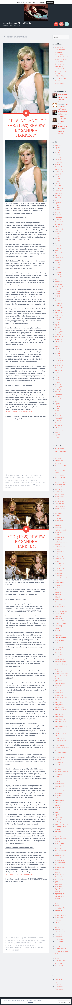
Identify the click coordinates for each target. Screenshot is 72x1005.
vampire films (58, 937)
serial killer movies (59, 860)
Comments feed (59, 986)
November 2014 (59, 425)
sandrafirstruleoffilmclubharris (17, 23)
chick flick (57, 549)
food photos (58, 654)
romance (57, 841)
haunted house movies (61, 697)
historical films (58, 702)
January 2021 (58, 305)
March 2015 (58, 415)
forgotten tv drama (60, 657)
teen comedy (58, 913)
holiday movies (59, 705)
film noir (57, 642)
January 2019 (58, 363)
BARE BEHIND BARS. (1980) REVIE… (62, 99)
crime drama (58, 585)
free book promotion (60, 661)
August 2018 (58, 375)
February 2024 (59, 217)
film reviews (58, 645)
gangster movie (59, 669)
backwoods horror (60, 504)
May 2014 (57, 437)
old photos (58, 805)
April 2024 (57, 212)
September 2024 (59, 200)
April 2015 (57, 413)
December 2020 (59, 308)
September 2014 (59, 430)
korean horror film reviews (62, 748)
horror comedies (59, 714)
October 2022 (58, 255)
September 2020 (59, 315)
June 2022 (57, 265)
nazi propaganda (59, 786)
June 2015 (57, 408)
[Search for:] (61, 37)
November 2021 (59, 281)
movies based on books (61, 771)
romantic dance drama (61, 846)
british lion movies (59, 537)
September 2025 (59, 171)
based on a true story (60, 506)
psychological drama (60, 822)
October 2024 (58, 198)
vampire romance (59, 941)
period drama (58, 807)
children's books (59, 551)
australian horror (59, 494)
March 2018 (58, 384)
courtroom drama (60, 580)
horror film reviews (60, 719)
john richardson (21, 480)
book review (58, 527)
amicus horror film (60, 484)
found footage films (60, 659)
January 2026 (58, 162)
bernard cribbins (30, 938)
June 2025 (57, 179)
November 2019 (59, 339)
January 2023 (58, 248)
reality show (58, 831)
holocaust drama (59, 707)
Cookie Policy (30, 1002)
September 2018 (59, 372)
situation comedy (59, 874)
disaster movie (59, 590)
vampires (57, 944)
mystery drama (59, 781)
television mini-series (60, 915)
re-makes (57, 829)
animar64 (60, 119)
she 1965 (16, 485)
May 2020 (57, 325)
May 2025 (57, 181)
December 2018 (59, 365)
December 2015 (59, 401)
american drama (59, 475)
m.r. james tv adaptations (61, 752)
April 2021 (57, 298)
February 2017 (59, 394)
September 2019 (59, 344)
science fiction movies (60, 858)
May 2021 (57, 296)
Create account (59, 979)
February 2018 (59, 387)
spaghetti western (59, 879)
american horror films (60, 477)
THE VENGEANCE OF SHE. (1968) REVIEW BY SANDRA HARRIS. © (26, 128)
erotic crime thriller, (60, 614)
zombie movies (59, 968)
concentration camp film (61, 578)
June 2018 (57, 380)
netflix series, (58, 795)
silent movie (58, 872)
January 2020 (58, 334)
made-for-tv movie (60, 755)
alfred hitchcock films (60, 465)
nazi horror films (59, 783)
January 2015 (58, 420)
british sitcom (58, 539)
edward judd (38, 475)
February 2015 (59, 418)
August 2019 (58, 346)
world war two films (60, 960)
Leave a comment (13, 950)
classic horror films (60, 568)
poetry (56, 812)
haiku (56, 688)
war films (57, 956)
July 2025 (57, 176)
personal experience (60, 810)
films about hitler (59, 647)
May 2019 (57, 353)
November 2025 (59, 167)
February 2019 (59, 360)
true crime (57, 922)
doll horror (58, 594)
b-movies (57, 499)
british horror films (60, 535)
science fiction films (60, 855)
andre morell (28, 475)
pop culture (58, 815)
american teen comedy (61, 482)
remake (57, 834)
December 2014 (59, 423)
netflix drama (58, 793)
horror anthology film (60, 712)
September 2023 (59, 229)
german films (58, 671)
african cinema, (59, 460)
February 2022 (59, 274)
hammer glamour (21, 943)
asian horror (58, 492)
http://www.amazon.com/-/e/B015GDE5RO (19, 412)
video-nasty (58, 946)
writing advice (58, 963)
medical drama (59, 762)
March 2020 (58, 329)
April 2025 (57, 183)
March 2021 (58, 301)
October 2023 (58, 226)
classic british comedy (60, 563)
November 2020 (59, 310)
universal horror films (60, 932)
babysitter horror (59, 501)
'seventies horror (59, 449)
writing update (59, 965)
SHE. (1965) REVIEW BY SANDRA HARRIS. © (26, 541)
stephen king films (59, 894)
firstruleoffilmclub (62, 95)
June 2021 (57, 293)
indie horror (58, 728)
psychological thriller (60, 827)
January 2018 (58, 389)
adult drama (58, 458)
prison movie (58, 817)
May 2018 (57, 382)
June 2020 (57, 322)
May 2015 (57, 411)
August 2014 (58, 432)
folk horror (58, 652)
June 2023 (57, 236)
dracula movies (59, 602)
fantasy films (58, 635)
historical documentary (61, 700)
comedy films (58, 573)
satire (56, 853)
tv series (57, 927)
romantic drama (59, 848)
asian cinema (58, 489)
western (57, 958)
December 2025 (59, 164)
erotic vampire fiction (60, 623)
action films (58, 456)
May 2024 (57, 210)
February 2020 (59, 332)
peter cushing (19, 945)
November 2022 (59, 253)
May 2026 (57, 152)
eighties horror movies (61, 611)
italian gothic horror (60, 738)
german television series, (61, 673)
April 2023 (57, 241)
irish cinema (58, 736)
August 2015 (58, 403)
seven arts (9, 485)
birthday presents (59, 520)
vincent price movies (60, 949)
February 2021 (59, 303)
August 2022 (58, 260)
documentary (58, 592)
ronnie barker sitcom (60, 850)
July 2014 (57, 435)
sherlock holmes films (60, 865)
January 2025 (58, 191)
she (31, 947)
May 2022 (57, 267)
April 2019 (57, 356)
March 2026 (58, 157)
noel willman (32, 480)
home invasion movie (60, 709)
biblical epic (58, 516)
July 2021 (57, 291)
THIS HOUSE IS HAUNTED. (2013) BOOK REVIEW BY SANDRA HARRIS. (61, 59)
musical (57, 776)
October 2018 (58, 370)
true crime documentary (61, 925)
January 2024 (58, 219)
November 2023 (59, 224)
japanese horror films (60, 740)
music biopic (58, 774)
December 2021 (59, 279)
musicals (57, 779)
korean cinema (59, 743)
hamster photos (59, 695)
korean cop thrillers (60, 745)
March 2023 (58, 243)
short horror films (59, 867)
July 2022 (57, 262)
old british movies (59, 800)
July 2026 (57, 148)
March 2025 (58, 186)
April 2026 (57, 155)
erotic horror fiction (60, 621)
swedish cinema (59, 910)
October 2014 (58, 427)
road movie (58, 836)
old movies (58, 803)
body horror (58, 525)
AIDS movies (58, 463)
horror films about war (61, 721)
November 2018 (59, 368)
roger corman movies (60, 838)
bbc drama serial (59, 513)
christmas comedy (60, 554)
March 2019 (58, 358)
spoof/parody (58, 884)
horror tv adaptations (60, 726)
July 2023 (57, 234)
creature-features (59, 582)
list (55, 750)
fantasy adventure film (13, 478)
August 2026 (58, 145)
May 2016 (57, 396)
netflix (56, 788)
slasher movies (59, 877)
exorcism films (58, 630)
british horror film (59, 532)
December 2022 (59, 250)
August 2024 (58, 203)
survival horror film (60, 908)
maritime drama (59, 760)
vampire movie (59, 939)
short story (58, 870)
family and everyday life (61, 633)
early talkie (58, 604)
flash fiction (58, 649)
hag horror (58, 685)
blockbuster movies (60, 523)
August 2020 (58, 317)
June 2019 (57, 351)
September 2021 (59, 286)
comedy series (58, 575)
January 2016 (58, 399)
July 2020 (57, 320)
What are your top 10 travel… (62, 121)
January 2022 (58, 277)
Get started (50, 2)
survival (57, 905)
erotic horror (58, 618)
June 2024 (57, 207)
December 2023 (59, 222)
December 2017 (59, 392)
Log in (56, 982)
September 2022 (59, 258)
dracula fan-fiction (60, 599)
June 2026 (57, 150)
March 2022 (58, 272)
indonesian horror (60, 731)
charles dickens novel (60, 547)
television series (59, 917)
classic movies (58, 571)
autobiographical (59, 496)
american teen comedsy (61, 480)
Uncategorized (59, 929)
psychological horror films (62, 824)
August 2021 (58, 289)
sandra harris (16, 482)
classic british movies (60, 566)
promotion (58, 819)
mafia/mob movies (60, 757)
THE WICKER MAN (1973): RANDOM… (62, 131)
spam (56, 882)
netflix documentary (60, 791)
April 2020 (57, 327)
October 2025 (58, 169)
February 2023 (59, 246)
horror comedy (59, 716)
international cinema (60, 733)
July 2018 (57, 377)
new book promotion (60, 798)
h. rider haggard (27, 478)
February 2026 (59, 159)
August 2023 (58, 231)
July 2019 (57, 348)
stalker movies (58, 886)
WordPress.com (59, 989)
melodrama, (58, 764)
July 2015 (57, 406)
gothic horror (58, 681)
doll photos (58, 597)
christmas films (59, 556)
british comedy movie (60, 530)
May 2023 (57, 238)
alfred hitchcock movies (61, 468)
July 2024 (57, 205)
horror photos (59, 724)
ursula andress (25, 485)
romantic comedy (59, 843)
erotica (57, 628)
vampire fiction (59, 934)
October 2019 (58, 341)
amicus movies (59, 487)
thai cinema (58, 920)
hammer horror (32, 943)
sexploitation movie (60, 862)
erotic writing (58, 626)
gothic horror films (60, 683)
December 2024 (59, 193)
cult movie (57, 587)
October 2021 (58, 284)
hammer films (58, 690)
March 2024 (58, 214)
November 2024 (59, 195)
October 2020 (58, 313)
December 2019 (59, 337)
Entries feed (58, 984)
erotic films (58, 616)
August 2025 (58, 174)
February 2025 (59, 188)
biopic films (58, 518)
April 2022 (57, 270)
